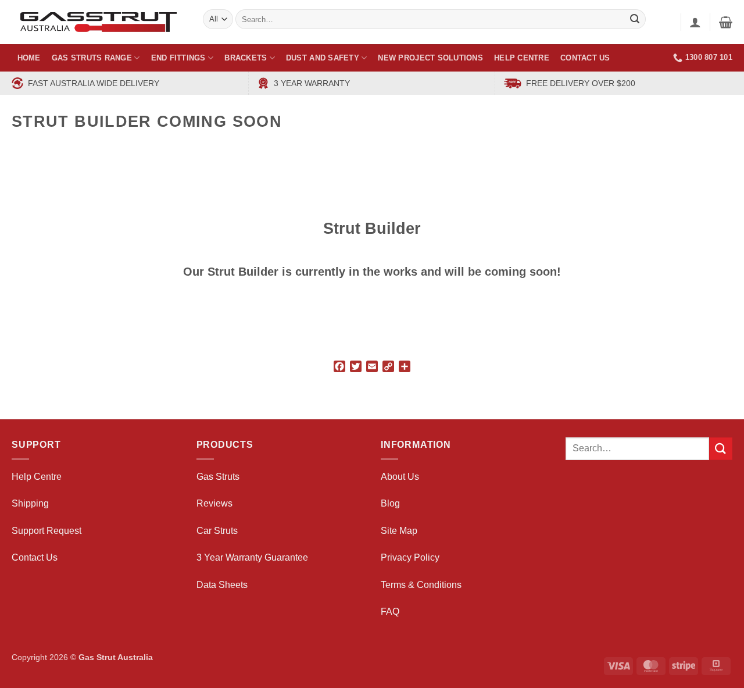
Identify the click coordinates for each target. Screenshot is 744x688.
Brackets (245, 58)
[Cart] (725, 22)
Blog (390, 503)
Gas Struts (217, 477)
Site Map (399, 531)
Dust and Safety (322, 58)
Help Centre (521, 58)
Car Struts (217, 531)
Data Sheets (222, 585)
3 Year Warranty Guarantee (252, 557)
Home (29, 58)
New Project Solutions (430, 58)
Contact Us (585, 58)
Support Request (46, 531)
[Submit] (720, 448)
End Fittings (178, 58)
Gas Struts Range (92, 58)
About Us (400, 477)
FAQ (390, 611)
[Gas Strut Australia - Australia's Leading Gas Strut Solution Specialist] (98, 22)
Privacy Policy (410, 557)
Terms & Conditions (421, 585)
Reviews (214, 503)
